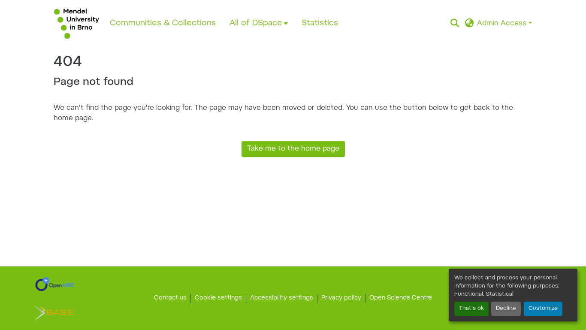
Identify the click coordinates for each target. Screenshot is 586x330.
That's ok (471, 308)
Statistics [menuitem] (320, 23)
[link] (55, 284)
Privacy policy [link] (341, 298)
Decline (506, 308)
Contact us (170, 298)
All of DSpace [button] (256, 23)
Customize (543, 308)
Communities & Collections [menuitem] (163, 23)
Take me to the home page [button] (293, 148)
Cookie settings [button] (218, 298)
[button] (77, 23)
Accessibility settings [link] (281, 298)
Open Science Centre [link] (400, 298)
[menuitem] (258, 23)
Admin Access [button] (503, 23)
